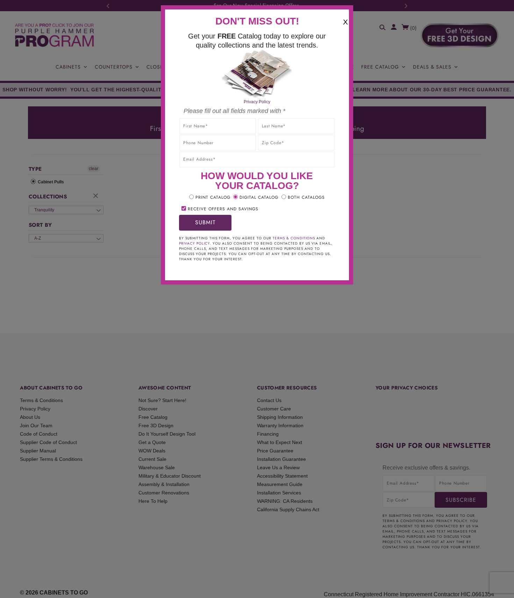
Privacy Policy (257, 101)
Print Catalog (212, 197)
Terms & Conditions (294, 238)
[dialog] (257, 299)
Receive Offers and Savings (223, 209)
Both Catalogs (306, 197)
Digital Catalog (259, 197)
